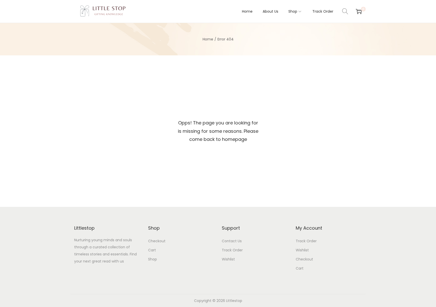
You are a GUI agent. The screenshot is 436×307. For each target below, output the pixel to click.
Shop (152, 259)
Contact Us (232, 241)
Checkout (157, 241)
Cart (152, 250)
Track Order (232, 250)
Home (208, 39)
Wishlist (228, 259)
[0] (359, 11)
